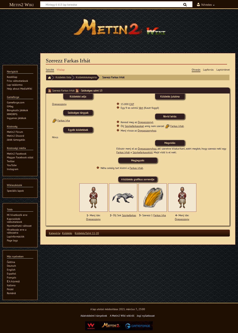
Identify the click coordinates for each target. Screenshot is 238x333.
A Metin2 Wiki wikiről (122, 315)
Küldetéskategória (86, 77)
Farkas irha (63, 120)
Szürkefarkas (129, 215)
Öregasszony (59, 104)
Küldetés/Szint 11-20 (87, 233)
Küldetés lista (63, 77)
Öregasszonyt (145, 122)
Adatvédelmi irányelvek (94, 315)
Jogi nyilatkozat (146, 315)
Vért (141, 108)
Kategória (54, 233)
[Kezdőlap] (48, 77)
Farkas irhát (177, 126)
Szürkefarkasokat (134, 126)
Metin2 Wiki (21, 4)
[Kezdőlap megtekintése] (119, 29)
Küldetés (67, 233)
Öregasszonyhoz (147, 130)
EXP (131, 104)
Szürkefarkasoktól (143, 152)
